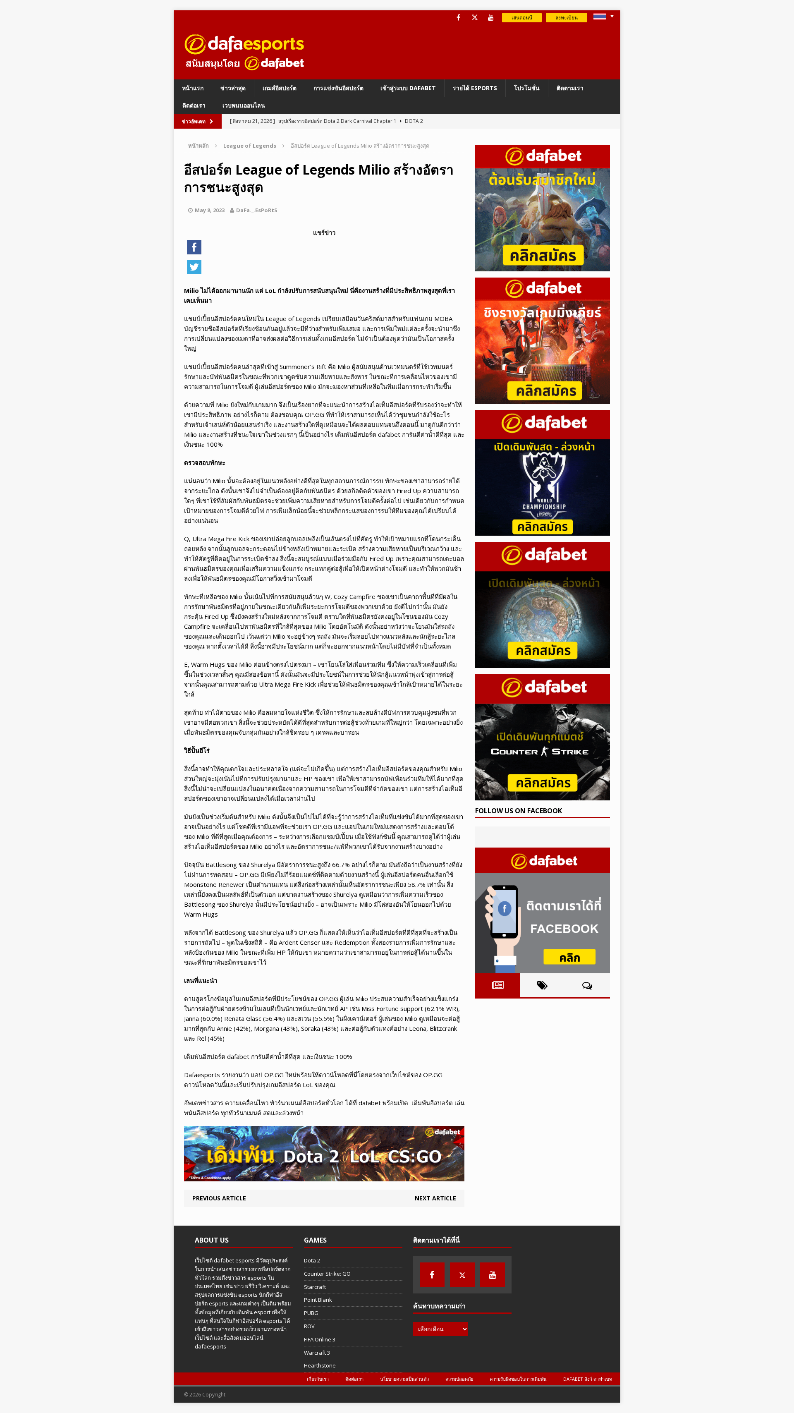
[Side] (542, 208)
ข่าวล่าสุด (233, 88)
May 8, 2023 (210, 210)
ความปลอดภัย (459, 1379)
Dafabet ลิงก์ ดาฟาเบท (587, 1379)
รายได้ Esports (475, 88)
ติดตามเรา (570, 88)
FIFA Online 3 (319, 1339)
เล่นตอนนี (522, 17)
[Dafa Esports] (244, 52)
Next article (435, 1198)
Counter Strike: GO (327, 1273)
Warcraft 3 (317, 1352)
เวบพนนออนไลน (243, 105)
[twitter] (474, 17)
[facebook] (458, 17)
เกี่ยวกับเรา (318, 1379)
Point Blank (318, 1299)
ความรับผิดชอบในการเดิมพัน (518, 1379)
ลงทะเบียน (566, 17)
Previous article (219, 1198)
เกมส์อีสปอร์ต (280, 88)
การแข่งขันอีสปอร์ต (338, 88)
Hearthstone (320, 1365)
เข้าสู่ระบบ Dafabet (408, 88)
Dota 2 (312, 1260)
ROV (309, 1326)
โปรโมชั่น (527, 88)
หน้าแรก (192, 88)
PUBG (311, 1313)
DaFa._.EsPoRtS (256, 210)
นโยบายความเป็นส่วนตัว (404, 1379)
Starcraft (315, 1287)
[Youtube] (490, 17)
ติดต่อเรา (194, 105)
